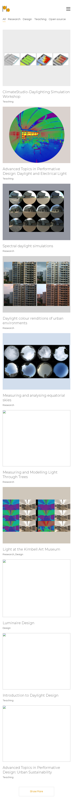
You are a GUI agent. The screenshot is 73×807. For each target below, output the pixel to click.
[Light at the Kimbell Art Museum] (36, 515)
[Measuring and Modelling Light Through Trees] (36, 438)
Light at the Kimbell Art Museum (31, 549)
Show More (36, 793)
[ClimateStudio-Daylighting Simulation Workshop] (36, 58)
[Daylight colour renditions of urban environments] (36, 284)
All (4, 19)
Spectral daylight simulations (28, 246)
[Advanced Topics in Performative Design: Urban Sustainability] (36, 733)
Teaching (40, 19)
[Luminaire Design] (36, 588)
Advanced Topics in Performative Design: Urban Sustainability (31, 769)
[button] (68, 8)
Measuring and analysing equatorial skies (34, 397)
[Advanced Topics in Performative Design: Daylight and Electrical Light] (36, 135)
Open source (57, 19)
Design (27, 19)
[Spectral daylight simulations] (36, 212)
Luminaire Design (18, 623)
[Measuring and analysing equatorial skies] (36, 361)
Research (14, 19)
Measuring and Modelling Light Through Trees (30, 474)
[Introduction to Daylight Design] (36, 661)
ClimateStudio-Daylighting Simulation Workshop (36, 94)
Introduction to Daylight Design (30, 695)
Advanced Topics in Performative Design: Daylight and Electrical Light (35, 171)
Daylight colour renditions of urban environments (33, 320)
